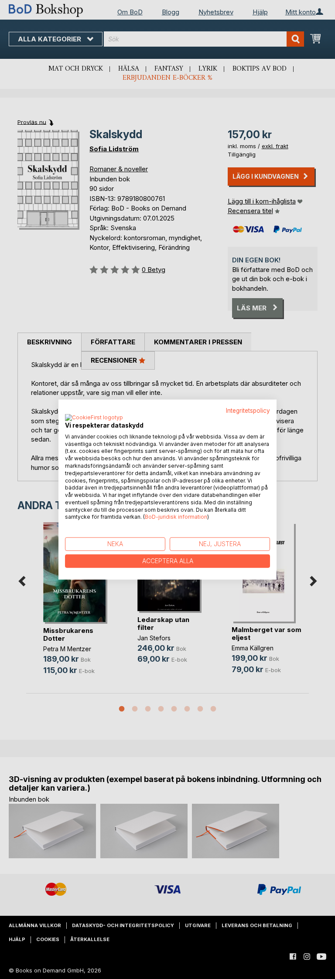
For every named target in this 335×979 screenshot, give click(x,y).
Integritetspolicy (248, 410)
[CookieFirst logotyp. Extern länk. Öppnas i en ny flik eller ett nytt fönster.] (94, 418)
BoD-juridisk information (176, 516)
